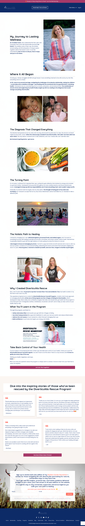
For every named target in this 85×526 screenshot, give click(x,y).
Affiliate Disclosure (70, 520)
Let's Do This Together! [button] (42, 367)
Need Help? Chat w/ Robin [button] (40, 7)
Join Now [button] (69, 494)
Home (7, 520)
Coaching (19, 520)
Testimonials (40, 520)
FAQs (46, 520)
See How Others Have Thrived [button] (42, 455)
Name (13, 491)
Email (40, 491)
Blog (35, 520)
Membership (12, 520)
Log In (79, 7)
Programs (25, 520)
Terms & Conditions (60, 520)
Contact (77, 520)
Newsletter (30, 520)
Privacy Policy (51, 520)
